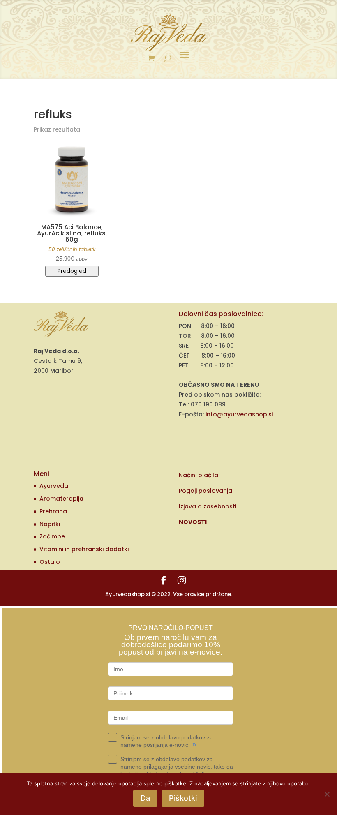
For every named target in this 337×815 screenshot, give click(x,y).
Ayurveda (53, 486)
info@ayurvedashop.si (239, 414)
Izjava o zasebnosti (207, 506)
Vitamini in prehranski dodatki (84, 549)
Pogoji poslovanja (205, 491)
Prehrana (53, 511)
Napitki (49, 524)
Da (145, 798)
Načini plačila (198, 475)
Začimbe (52, 536)
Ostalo (49, 562)
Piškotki (183, 798)
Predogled (72, 271)
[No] (327, 794)
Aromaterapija (61, 498)
